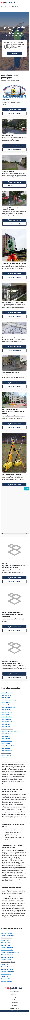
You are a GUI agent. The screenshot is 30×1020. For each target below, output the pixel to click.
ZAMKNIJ (27, 488)
